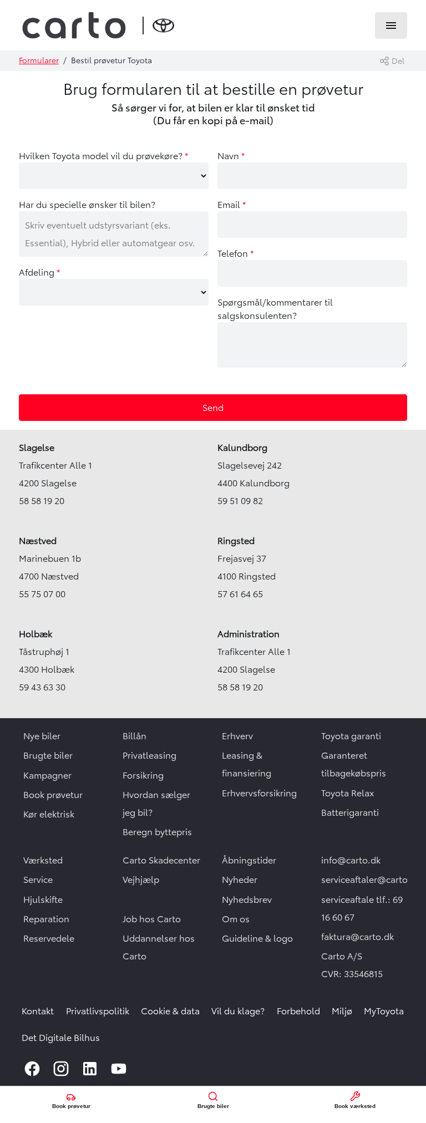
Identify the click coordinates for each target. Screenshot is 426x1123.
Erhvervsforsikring (259, 793)
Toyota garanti (351, 735)
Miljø (342, 1011)
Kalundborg (242, 447)
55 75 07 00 (42, 593)
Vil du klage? (238, 1011)
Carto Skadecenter (161, 860)
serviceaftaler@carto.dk (370, 879)
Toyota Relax (347, 793)
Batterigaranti (350, 812)
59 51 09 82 (240, 500)
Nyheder (239, 879)
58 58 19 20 (41, 500)
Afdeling (39, 272)
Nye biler (41, 735)
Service (38, 879)
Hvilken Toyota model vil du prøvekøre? (103, 155)
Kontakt (38, 1011)
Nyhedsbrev (247, 899)
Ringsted (236, 540)
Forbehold (298, 1011)
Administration (248, 633)
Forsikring (143, 775)
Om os (236, 918)
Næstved (38, 540)
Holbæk (35, 633)
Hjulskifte (43, 899)
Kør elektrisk (48, 814)
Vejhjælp (141, 879)
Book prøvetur (53, 794)
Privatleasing (149, 755)
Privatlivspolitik (97, 1011)
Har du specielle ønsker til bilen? (87, 204)
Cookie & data (170, 1011)
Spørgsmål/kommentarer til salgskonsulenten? (275, 309)
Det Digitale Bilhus (61, 1037)
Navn (231, 155)
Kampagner (47, 775)
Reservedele (48, 938)
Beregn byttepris (157, 831)
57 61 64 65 (240, 593)
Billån (134, 735)
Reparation (46, 918)
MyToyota (384, 1011)
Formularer (39, 60)
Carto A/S (341, 956)
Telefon (235, 253)
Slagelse (36, 447)
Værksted (43, 860)
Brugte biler (48, 755)
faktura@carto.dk (357, 936)
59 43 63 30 (42, 687)
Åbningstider (249, 860)
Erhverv (237, 735)
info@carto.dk (351, 860)
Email (231, 204)
